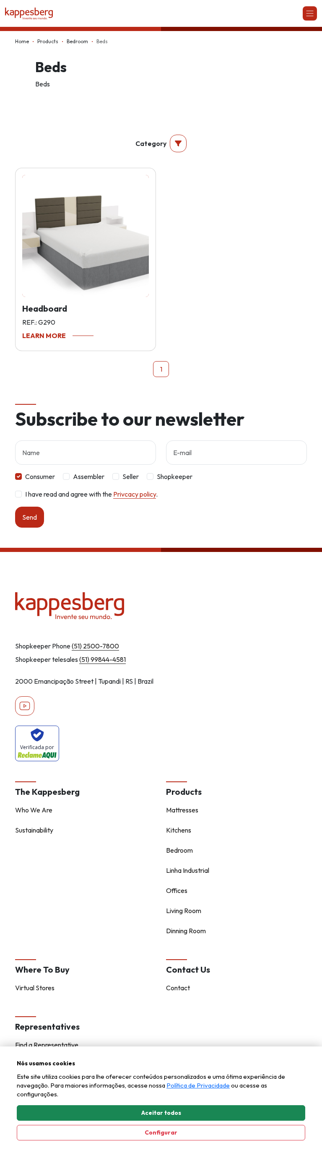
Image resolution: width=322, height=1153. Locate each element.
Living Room (183, 910)
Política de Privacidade (198, 1085)
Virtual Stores (35, 988)
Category (150, 143)
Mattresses (182, 810)
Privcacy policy (134, 494)
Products (47, 41)
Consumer (40, 476)
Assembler (88, 476)
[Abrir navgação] (310, 13)
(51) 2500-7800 (95, 646)
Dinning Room (186, 931)
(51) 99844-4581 (102, 659)
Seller (130, 476)
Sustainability (34, 830)
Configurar (161, 1132)
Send (29, 517)
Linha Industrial (187, 870)
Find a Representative (46, 1045)
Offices (176, 890)
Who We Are (33, 810)
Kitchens (178, 830)
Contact (178, 988)
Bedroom (77, 41)
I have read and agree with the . (91, 494)
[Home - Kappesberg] (161, 605)
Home (22, 41)
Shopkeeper (174, 476)
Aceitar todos (161, 1113)
